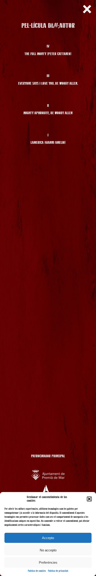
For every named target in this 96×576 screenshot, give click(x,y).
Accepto (48, 538)
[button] (89, 499)
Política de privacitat (58, 571)
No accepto (48, 550)
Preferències (48, 562)
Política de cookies (37, 571)
